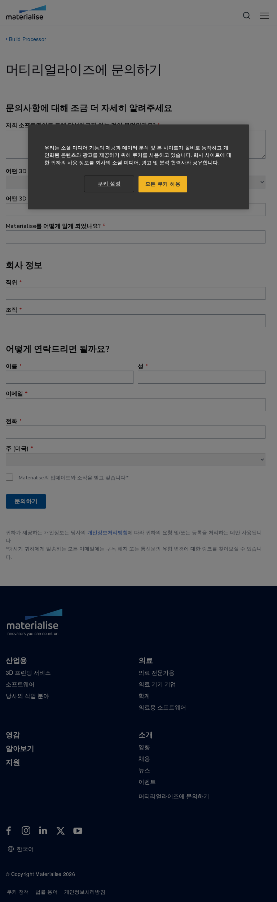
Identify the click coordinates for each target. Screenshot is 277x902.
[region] (138, 167)
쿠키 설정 (109, 183)
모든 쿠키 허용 (163, 184)
